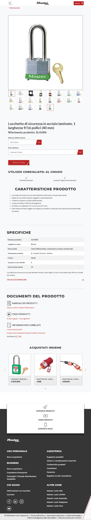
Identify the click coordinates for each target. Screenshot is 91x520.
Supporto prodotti (55, 457)
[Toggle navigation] (10, 3)
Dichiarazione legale (74, 515)
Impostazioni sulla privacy (56, 515)
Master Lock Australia (57, 498)
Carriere (10, 495)
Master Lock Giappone (57, 502)
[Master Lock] (43, 3)
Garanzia (51, 472)
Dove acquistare (14, 457)
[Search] (82, 3)
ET (17, 336)
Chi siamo (13, 485)
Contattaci (52, 468)
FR (20, 336)
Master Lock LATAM (56, 495)
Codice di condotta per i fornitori (69, 518)
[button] (25, 142)
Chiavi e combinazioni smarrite (61, 461)
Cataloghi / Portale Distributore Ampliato (21, 477)
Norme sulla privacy (38, 515)
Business (13, 463)
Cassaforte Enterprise (17, 473)
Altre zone (54, 485)
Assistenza (54, 451)
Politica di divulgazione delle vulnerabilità (41, 518)
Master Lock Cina (55, 506)
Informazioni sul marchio (18, 491)
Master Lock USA (55, 491)
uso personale (17, 451)
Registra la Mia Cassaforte (59, 476)
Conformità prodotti (56, 465)
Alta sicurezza (15, 8)
